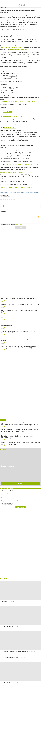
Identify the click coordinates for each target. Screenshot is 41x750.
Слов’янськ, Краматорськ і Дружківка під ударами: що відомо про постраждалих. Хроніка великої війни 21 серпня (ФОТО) (19, 347)
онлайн (9, 147)
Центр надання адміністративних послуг (11, 116)
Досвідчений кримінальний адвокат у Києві (14, 657)
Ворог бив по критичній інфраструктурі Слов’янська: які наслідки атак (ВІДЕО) (18, 437)
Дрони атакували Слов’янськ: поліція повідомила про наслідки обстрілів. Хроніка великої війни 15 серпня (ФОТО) (19, 424)
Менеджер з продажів (8, 601)
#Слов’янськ (2, 192)
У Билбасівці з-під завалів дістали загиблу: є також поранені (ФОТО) (20, 304)
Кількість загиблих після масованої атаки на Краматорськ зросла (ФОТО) (19, 311)
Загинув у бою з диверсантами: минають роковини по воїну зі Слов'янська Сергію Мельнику (18, 332)
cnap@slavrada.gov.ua (10, 127)
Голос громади (7, 466)
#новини (6, 192)
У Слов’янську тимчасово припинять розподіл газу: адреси (17, 318)
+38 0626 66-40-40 (7, 110)
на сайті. (29, 95)
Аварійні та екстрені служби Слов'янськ (11, 172)
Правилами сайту (19, 224)
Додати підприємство (20, 507)
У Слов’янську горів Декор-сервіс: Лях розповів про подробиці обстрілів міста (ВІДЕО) (20, 443)
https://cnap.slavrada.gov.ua (15, 125)
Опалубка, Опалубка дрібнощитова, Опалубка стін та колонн (18, 651)
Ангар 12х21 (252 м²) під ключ (10, 682)
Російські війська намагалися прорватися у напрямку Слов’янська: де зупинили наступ (19, 324)
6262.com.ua (10, 21)
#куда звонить (36, 192)
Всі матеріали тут (21, 483)
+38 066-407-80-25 (7, 112)
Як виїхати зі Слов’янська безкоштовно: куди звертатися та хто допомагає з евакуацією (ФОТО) (19, 430)
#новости (14, 192)
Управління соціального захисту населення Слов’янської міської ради (19, 101)
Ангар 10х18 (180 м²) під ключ (10, 626)
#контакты (23, 192)
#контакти (18, 192)
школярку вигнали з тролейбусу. (18, 49)
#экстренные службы (29, 192)
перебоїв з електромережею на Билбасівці (11, 47)
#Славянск (10, 192)
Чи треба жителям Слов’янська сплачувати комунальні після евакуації (18, 339)
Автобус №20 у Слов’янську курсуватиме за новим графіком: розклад (20, 298)
